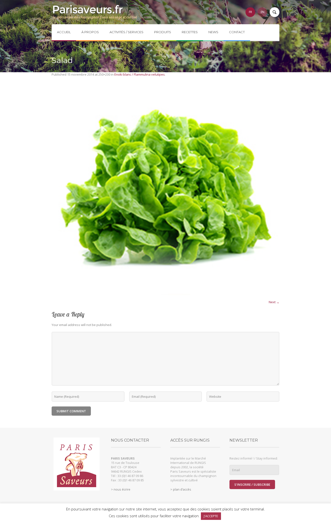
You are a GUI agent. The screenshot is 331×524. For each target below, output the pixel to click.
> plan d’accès (180, 489)
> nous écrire (120, 489)
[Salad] (165, 190)
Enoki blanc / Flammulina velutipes (139, 74)
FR (250, 12)
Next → (274, 302)
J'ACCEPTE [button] (211, 516)
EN (262, 12)
